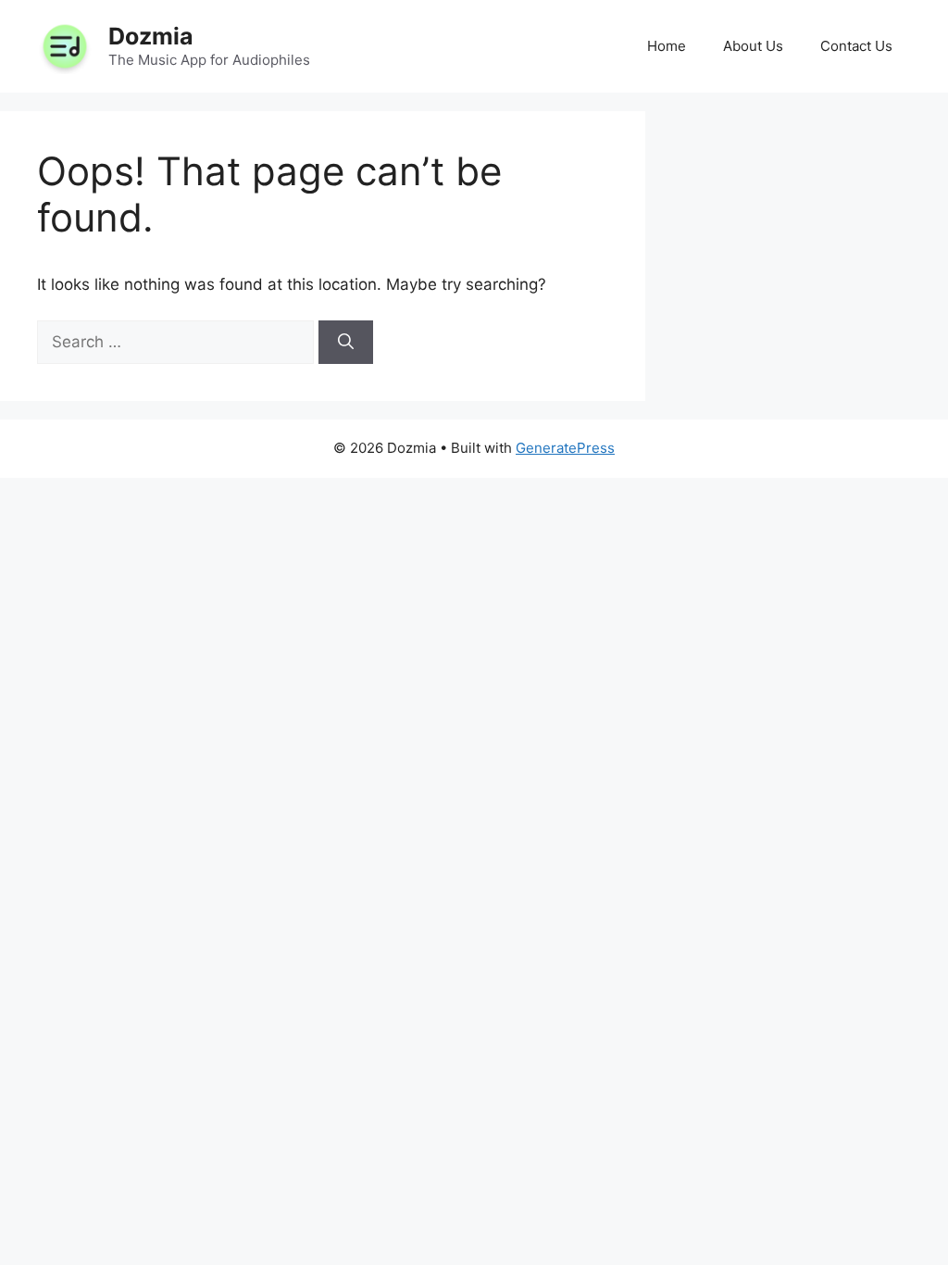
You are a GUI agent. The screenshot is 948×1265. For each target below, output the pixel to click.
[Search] (345, 342)
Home (666, 46)
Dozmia (150, 36)
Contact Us (856, 46)
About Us (753, 46)
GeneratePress (565, 448)
